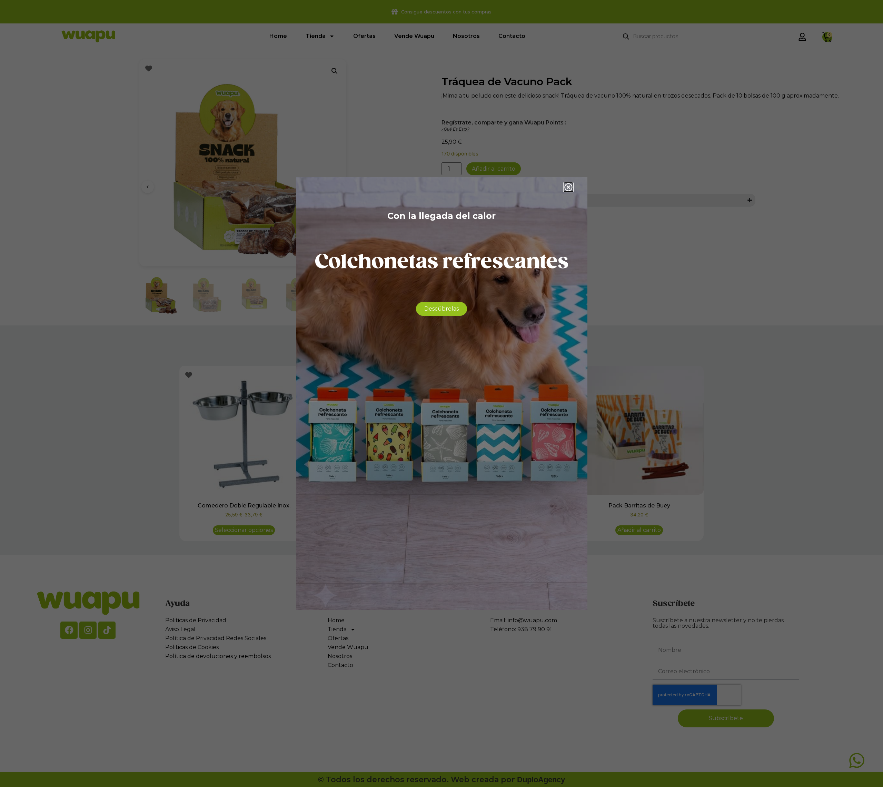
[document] (441, 393)
